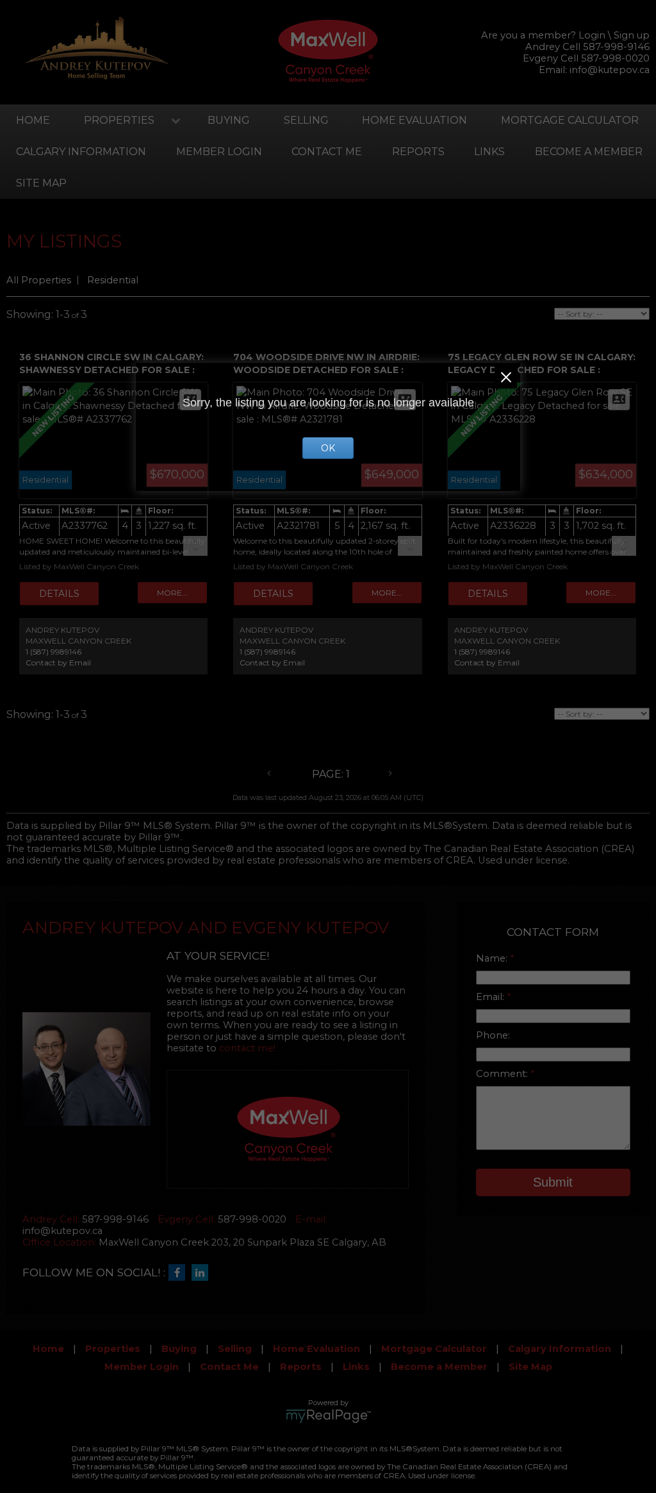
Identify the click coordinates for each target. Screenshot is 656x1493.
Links (489, 152)
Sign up (632, 35)
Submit (553, 1182)
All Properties (38, 280)
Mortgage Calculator (434, 1349)
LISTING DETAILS (59, 593)
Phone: (493, 1035)
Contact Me (326, 152)
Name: (493, 958)
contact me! (247, 1048)
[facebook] (180, 1273)
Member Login (219, 152)
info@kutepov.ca (610, 70)
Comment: (503, 1074)
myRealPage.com (328, 1416)
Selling (306, 120)
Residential (112, 280)
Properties (119, 120)
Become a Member (439, 1366)
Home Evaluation (414, 120)
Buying (229, 120)
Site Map (41, 183)
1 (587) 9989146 (53, 651)
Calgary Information (81, 152)
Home (33, 120)
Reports (418, 152)
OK (328, 448)
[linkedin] (203, 1273)
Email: (491, 997)
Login (591, 35)
